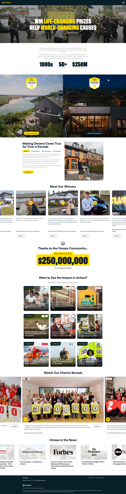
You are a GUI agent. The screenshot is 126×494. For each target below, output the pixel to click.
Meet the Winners (46, 151)
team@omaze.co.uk (41, 480)
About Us (26, 151)
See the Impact (57, 151)
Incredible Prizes (35, 151)
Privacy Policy (91, 477)
